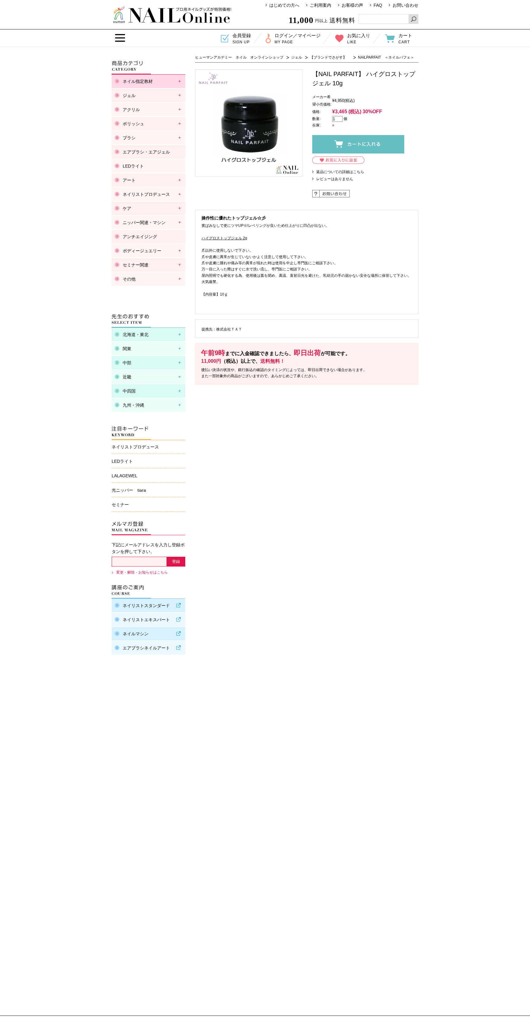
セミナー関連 (135, 264)
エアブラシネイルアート (146, 647)
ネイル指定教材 (138, 81)
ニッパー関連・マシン (144, 222)
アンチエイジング (140, 236)
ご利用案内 (320, 5)
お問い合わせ (405, 5)
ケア (127, 208)
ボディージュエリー (142, 250)
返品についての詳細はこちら (340, 172)
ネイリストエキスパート (146, 619)
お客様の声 (352, 5)
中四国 (129, 391)
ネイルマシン (135, 633)
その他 (129, 279)
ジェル (296, 57)
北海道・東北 (135, 334)
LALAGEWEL (124, 475)
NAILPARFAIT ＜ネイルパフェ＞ (386, 57)
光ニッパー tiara (129, 490)
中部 (127, 362)
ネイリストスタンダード (146, 605)
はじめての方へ (284, 5)
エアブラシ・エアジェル (146, 151)
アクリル (131, 109)
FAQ (378, 5)
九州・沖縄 (133, 405)
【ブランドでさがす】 (330, 57)
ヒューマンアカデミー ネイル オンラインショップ (172, 14)
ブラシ (129, 137)
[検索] (413, 19)
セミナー (120, 504)
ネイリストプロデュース (146, 194)
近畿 (127, 376)
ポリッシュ (133, 123)
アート (129, 180)
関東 (127, 348)
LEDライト (133, 166)
